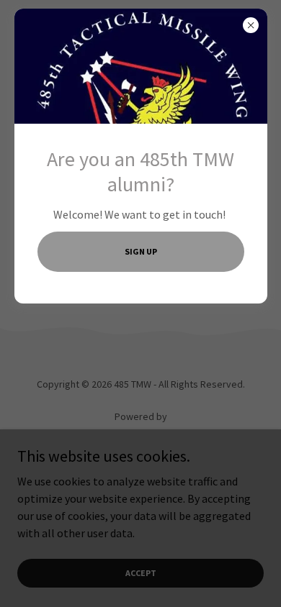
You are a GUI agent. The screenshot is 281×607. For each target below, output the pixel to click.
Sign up (141, 251)
